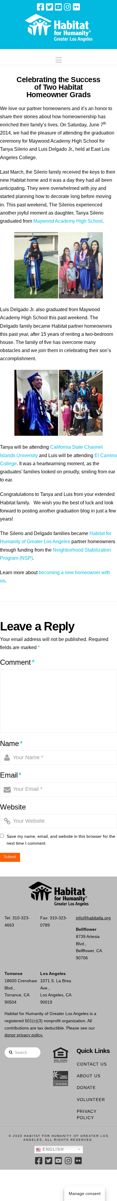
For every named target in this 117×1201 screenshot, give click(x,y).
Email (10, 775)
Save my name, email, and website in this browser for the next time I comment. (61, 840)
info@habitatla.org (93, 917)
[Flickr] (76, 7)
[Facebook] (40, 7)
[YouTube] (58, 7)
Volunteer (91, 1099)
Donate (86, 1087)
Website (13, 807)
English (52, 1149)
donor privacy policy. (23, 1034)
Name (11, 743)
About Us (88, 1075)
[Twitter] (49, 7)
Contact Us (92, 1064)
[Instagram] (67, 7)
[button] (59, 58)
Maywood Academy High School (68, 221)
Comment (17, 662)
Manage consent (84, 1193)
